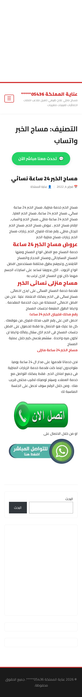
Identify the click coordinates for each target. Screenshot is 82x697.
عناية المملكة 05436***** (49, 94)
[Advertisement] (41, 41)
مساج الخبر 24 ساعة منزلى (57, 350)
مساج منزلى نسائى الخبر (47, 283)
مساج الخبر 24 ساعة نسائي (44, 179)
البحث (69, 498)
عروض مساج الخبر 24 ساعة (45, 244)
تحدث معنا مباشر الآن (41, 158)
